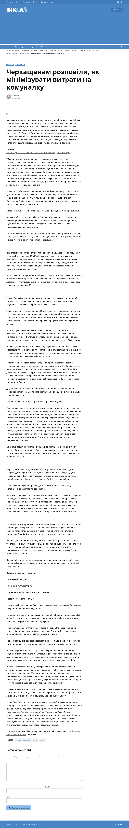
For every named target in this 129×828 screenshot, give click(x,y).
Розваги (67, 50)
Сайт (8, 797)
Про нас (35, 2)
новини (42, 740)
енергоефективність (30, 740)
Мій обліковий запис (48, 47)
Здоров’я (60, 50)
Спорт (46, 50)
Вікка (16, 95)
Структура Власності (48, 2)
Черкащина (26, 50)
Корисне (34, 50)
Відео (17, 47)
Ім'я (8, 787)
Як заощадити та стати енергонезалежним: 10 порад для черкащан (38, 152)
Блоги (18, 2)
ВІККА (18, 740)
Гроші (88, 50)
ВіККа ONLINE (117, 10)
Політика (95, 50)
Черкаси (17, 50)
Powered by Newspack (29, 824)
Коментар (10, 762)
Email (47, 787)
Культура (53, 50)
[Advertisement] (64, 30)
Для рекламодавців (30, 47)
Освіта (40, 50)
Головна (10, 2)
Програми (26, 2)
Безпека (74, 50)
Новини (9, 47)
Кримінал (82, 50)
